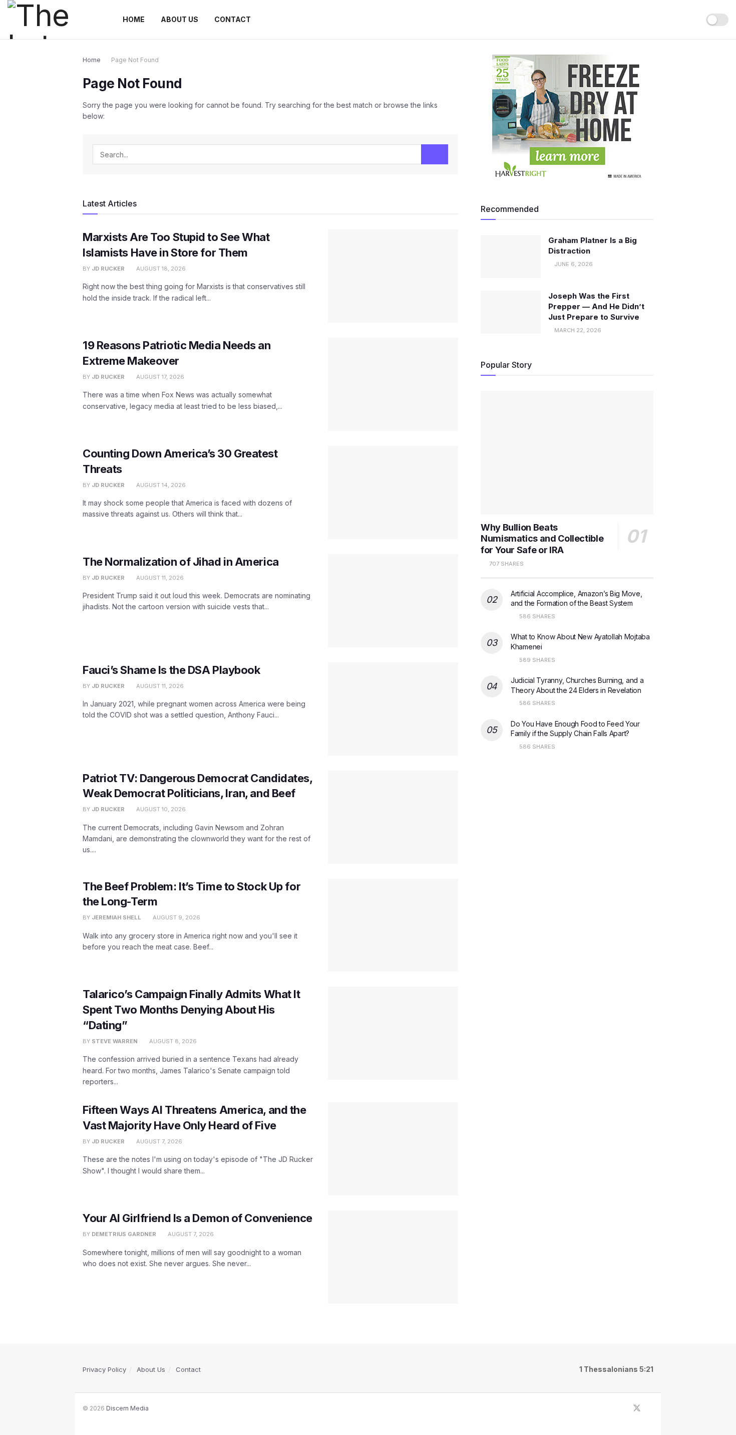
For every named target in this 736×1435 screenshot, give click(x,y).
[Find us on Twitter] (637, 1408)
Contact (232, 19)
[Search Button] (688, 20)
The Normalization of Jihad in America (181, 561)
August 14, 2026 (160, 485)
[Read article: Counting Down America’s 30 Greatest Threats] (393, 492)
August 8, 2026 (172, 1041)
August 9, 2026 (175, 917)
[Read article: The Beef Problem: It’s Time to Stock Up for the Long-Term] (393, 925)
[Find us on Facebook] (623, 1408)
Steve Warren (115, 1041)
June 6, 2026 (573, 264)
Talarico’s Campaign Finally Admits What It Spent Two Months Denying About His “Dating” (191, 1010)
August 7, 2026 (158, 1141)
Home (134, 19)
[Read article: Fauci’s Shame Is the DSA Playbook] (393, 709)
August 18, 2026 (160, 268)
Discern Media (127, 1408)
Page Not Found (135, 60)
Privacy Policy (104, 1369)
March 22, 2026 (577, 330)
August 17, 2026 (159, 376)
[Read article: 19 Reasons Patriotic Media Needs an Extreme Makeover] (393, 384)
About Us (179, 19)
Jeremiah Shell (116, 917)
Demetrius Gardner (124, 1234)
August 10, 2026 (160, 809)
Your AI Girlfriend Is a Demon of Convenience (197, 1218)
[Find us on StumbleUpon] (650, 1408)
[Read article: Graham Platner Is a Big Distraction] (511, 256)
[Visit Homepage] (54, 19)
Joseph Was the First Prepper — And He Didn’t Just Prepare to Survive (596, 306)
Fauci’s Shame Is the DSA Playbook (171, 669)
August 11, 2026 (159, 577)
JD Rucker (108, 268)
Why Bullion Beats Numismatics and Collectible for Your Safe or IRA (542, 538)
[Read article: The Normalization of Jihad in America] (393, 600)
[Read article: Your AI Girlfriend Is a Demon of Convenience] (393, 1257)
